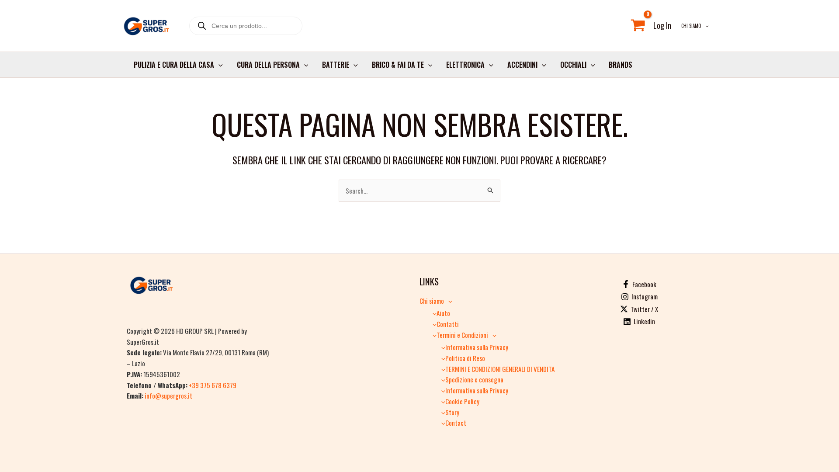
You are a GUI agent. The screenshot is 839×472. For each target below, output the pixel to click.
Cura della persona (268, 64)
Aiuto (443, 313)
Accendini (522, 64)
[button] (705, 25)
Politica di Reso (465, 358)
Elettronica (465, 64)
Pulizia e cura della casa (174, 64)
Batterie (335, 64)
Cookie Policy (462, 401)
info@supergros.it (168, 395)
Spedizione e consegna (474, 379)
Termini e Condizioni (462, 335)
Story (452, 412)
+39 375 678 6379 (212, 385)
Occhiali (573, 64)
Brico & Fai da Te (398, 64)
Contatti (448, 324)
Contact (455, 422)
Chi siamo (691, 25)
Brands (620, 64)
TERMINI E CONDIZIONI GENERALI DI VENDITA (500, 369)
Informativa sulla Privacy (476, 347)
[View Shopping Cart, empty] (638, 25)
